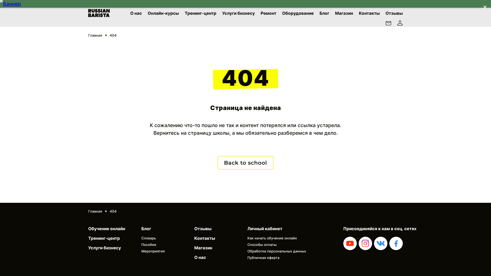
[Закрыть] (485, 6)
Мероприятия (153, 251)
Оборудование (298, 13)
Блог (324, 13)
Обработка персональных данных (276, 251)
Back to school (245, 162)
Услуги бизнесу (238, 13)
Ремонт (268, 13)
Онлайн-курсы (163, 13)
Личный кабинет (264, 228)
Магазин (344, 13)
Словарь (148, 238)
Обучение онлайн (106, 228)
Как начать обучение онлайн (272, 238)
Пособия (148, 245)
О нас (136, 13)
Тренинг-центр (200, 13)
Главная (95, 35)
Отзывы (394, 13)
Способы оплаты (262, 245)
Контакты (369, 13)
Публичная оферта (263, 258)
